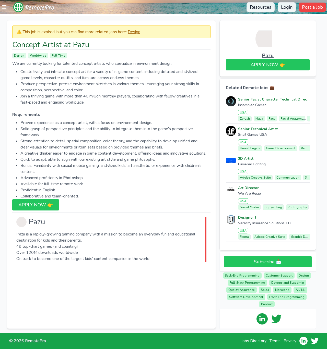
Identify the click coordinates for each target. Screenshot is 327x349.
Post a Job (312, 7)
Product (267, 304)
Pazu (268, 55)
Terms (275, 341)
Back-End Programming (242, 275)
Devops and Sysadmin (287, 283)
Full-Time (58, 56)
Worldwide (38, 56)
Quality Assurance (241, 290)
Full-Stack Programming (247, 283)
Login (287, 7)
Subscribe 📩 (268, 262)
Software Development (246, 297)
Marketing (282, 290)
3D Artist (245, 158)
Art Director (248, 187)
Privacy (290, 341)
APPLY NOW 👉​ (35, 205)
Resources (260, 7)
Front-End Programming (287, 297)
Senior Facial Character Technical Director (275, 99)
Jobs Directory (253, 341)
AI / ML (300, 290)
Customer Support (279, 275)
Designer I (247, 217)
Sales (265, 290)
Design (134, 32)
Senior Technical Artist (258, 129)
